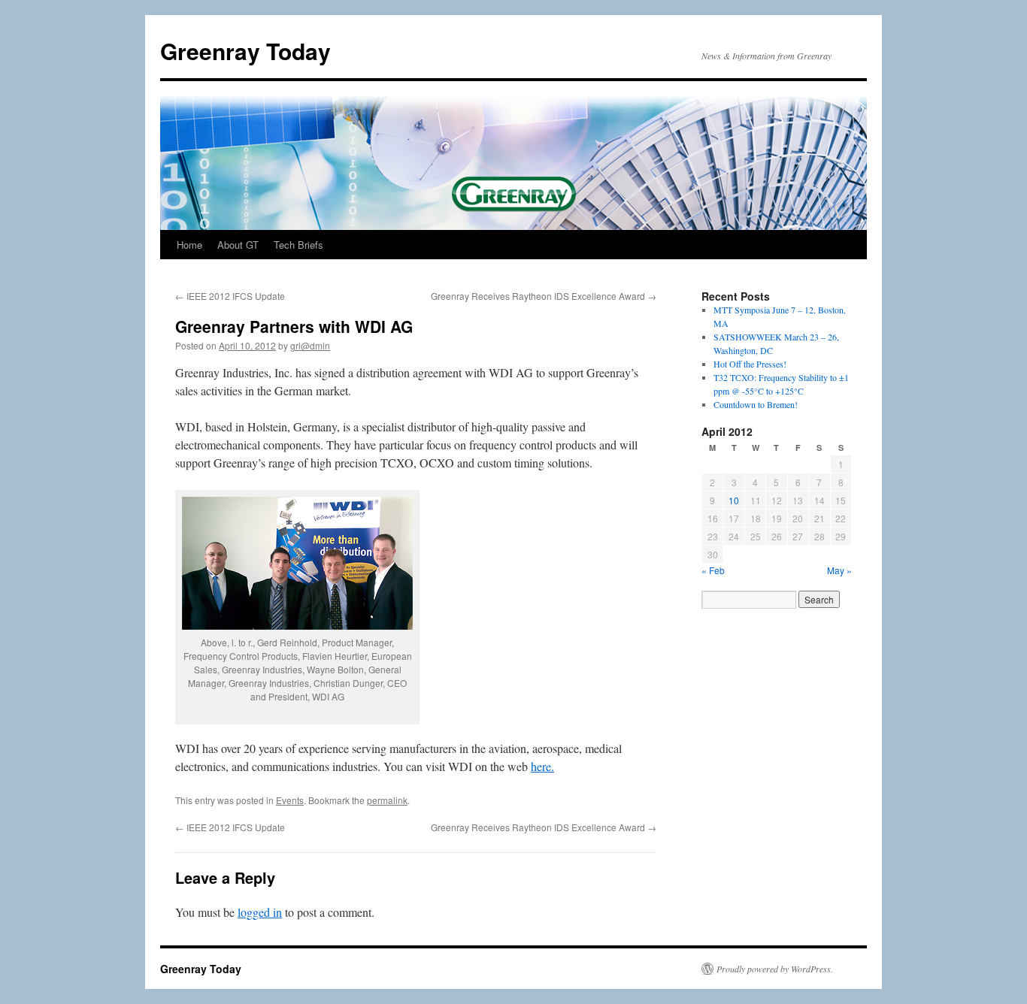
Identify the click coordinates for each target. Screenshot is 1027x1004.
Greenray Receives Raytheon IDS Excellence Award (543, 295)
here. (542, 766)
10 (734, 500)
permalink (387, 800)
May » (839, 570)
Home (189, 244)
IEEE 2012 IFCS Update (230, 295)
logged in (260, 912)
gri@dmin (310, 345)
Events (290, 800)
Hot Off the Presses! (749, 364)
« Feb (713, 570)
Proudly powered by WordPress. (774, 969)
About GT (238, 244)
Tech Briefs (298, 244)
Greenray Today (245, 51)
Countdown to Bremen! (755, 404)
